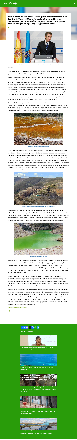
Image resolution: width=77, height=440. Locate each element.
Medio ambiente (17, 307)
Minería (25, 307)
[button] (9, 27)
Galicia (10, 307)
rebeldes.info (10, 3)
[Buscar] (75, 3)
